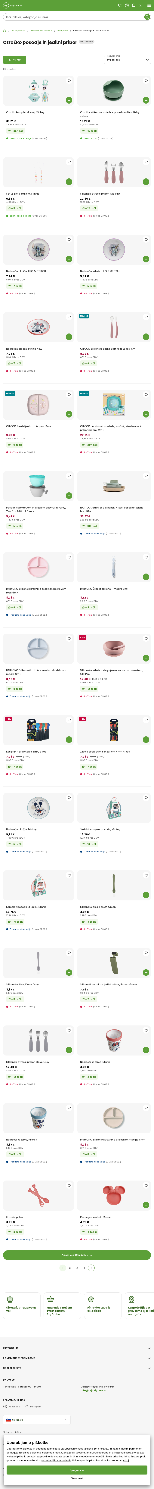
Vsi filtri (17, 59)
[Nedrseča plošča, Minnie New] (38, 327)
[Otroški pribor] (38, 1195)
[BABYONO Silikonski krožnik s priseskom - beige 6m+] (114, 1118)
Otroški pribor (15, 1217)
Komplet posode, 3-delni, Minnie (26, 907)
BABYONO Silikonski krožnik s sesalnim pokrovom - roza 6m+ (37, 590)
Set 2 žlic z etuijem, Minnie (22, 193)
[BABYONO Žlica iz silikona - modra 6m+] (114, 567)
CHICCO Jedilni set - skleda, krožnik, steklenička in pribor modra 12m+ (111, 428)
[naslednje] (91, 1268)
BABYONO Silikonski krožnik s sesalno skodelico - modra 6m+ (36, 672)
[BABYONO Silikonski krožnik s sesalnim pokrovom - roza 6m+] (38, 567)
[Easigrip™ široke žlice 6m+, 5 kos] (38, 730)
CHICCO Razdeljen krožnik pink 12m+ (28, 426)
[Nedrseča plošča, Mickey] (38, 808)
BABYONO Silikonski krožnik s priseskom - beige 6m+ (112, 1139)
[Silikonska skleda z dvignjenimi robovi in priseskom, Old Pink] (114, 648)
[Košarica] (140, 5)
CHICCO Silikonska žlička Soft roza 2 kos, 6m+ (108, 348)
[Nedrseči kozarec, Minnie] (114, 1040)
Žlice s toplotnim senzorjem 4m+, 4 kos (105, 751)
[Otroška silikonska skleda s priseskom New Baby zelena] (114, 91)
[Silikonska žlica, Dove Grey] (38, 963)
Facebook (14, 1406)
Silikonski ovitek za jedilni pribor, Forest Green (108, 984)
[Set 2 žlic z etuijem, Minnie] (38, 172)
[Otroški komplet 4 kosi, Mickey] (38, 91)
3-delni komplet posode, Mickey (100, 829)
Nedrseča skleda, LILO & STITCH (99, 271)
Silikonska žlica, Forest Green (98, 907)
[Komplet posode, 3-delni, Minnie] (38, 885)
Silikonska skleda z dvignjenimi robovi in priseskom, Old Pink (111, 672)
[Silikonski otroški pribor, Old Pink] (114, 172)
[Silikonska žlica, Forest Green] (114, 885)
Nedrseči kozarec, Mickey (21, 1139)
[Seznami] (120, 5)
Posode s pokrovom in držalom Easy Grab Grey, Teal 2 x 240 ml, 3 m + (36, 509)
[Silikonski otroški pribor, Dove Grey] (38, 1040)
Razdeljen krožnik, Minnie (95, 1217)
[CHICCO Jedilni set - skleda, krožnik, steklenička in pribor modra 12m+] (114, 404)
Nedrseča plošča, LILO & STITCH (26, 271)
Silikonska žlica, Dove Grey (22, 984)
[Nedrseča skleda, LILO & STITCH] (114, 249)
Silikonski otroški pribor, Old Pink (100, 193)
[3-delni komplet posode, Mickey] (114, 808)
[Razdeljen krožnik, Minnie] (114, 1195)
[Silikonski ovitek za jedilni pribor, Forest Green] (114, 963)
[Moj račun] (127, 5)
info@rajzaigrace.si (93, 1390)
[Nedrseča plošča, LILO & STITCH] (38, 249)
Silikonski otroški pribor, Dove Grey (27, 1062)
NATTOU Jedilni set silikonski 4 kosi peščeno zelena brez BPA (111, 509)
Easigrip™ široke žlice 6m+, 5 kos (26, 751)
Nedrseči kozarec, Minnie (95, 1062)
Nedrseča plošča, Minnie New (24, 348)
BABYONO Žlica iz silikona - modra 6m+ (104, 588)
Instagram (35, 1406)
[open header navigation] (149, 5)
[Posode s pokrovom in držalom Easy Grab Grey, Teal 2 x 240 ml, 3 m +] (38, 486)
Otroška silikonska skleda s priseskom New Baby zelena (109, 114)
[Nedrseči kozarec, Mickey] (38, 1118)
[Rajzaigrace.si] (4, 30)
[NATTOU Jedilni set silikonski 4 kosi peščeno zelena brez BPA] (114, 486)
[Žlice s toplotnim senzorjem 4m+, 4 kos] (114, 730)
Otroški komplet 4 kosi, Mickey (25, 112)
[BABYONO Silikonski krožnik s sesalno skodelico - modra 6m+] (38, 648)
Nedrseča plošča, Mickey (21, 829)
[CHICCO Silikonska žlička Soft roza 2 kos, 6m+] (114, 327)
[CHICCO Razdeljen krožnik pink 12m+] (38, 404)
